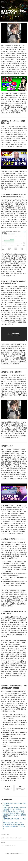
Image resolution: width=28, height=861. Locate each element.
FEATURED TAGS (5, 834)
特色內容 (12, 837)
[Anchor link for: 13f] (12, 614)
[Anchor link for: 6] (24, 197)
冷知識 (3, 7)
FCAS (2, 845)
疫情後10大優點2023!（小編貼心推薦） (13, 823)
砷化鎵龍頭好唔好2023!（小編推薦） (12, 809)
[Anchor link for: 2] (14, 446)
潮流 (16, 837)
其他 (20, 837)
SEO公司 (14, 845)
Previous (7, 788)
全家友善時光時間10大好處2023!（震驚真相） (14, 807)
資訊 (3, 837)
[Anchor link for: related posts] (12, 800)
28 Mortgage (8, 845)
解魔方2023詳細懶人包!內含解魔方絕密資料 (14, 813)
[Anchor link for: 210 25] (17, 283)
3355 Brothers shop (7, 2)
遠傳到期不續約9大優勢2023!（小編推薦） (14, 811)
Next (20, 788)
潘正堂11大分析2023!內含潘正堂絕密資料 (13, 825)
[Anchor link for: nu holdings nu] (9, 123)
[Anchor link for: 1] (23, 372)
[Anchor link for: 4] (19, 688)
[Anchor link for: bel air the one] (25, 539)
